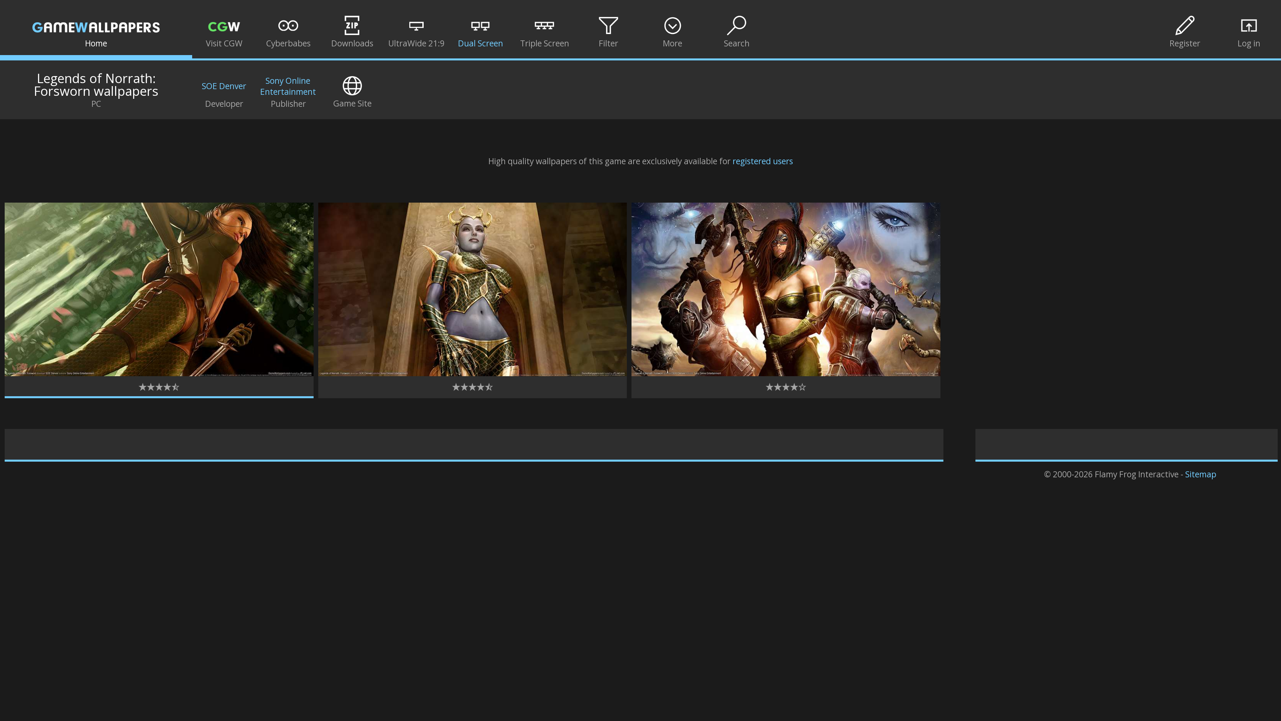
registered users (763, 161)
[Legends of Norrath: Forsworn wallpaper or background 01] (159, 373)
